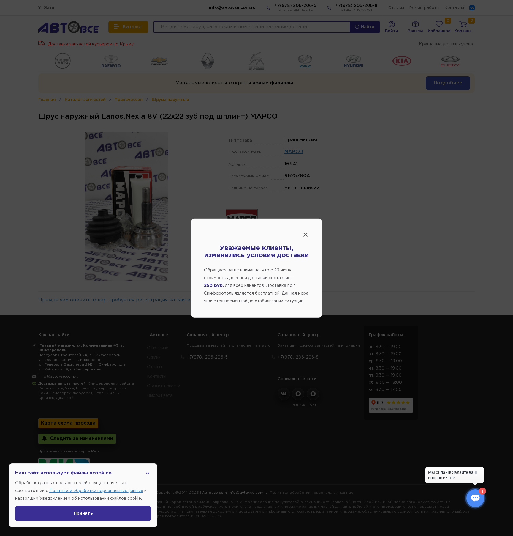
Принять (83, 513)
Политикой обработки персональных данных (96, 491)
